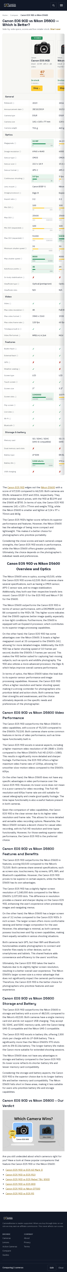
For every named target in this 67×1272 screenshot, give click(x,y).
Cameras (6, 1238)
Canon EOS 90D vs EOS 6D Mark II (24, 1169)
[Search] (53, 5)
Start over (55, 29)
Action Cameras (9, 1246)
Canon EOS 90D (15, 487)
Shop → (36, 88)
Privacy (27, 1242)
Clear (61, 1267)
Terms (27, 1246)
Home (4, 15)
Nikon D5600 (48, 487)
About (27, 1238)
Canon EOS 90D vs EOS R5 (20, 1193)
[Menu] (61, 5)
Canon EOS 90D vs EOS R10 (21, 1174)
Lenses (5, 1242)
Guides (5, 1255)
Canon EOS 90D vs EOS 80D (21, 1184)
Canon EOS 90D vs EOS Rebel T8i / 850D (28, 1179)
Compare (14, 15)
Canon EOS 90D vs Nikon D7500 (23, 1188)
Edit (52, 1267)
